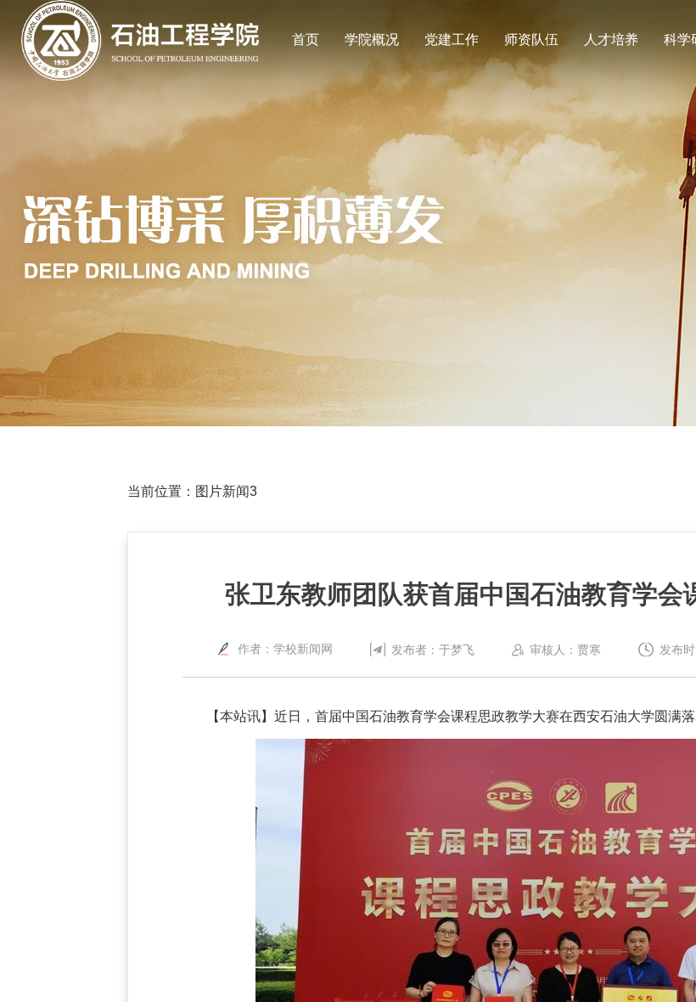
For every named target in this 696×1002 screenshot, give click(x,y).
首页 (305, 39)
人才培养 (611, 39)
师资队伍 (531, 39)
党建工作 (451, 39)
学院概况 (372, 39)
